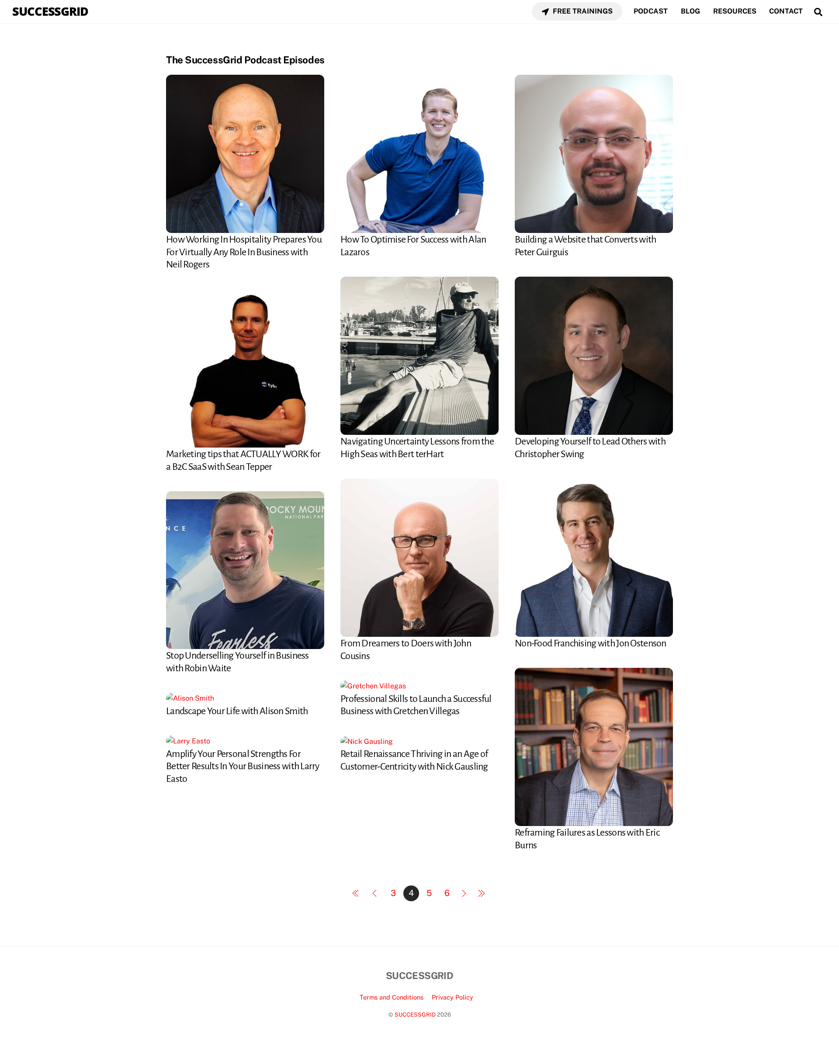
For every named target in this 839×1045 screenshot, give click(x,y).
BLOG (690, 11)
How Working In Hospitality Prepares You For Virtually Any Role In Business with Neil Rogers (244, 252)
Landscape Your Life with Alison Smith (237, 711)
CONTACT (786, 11)
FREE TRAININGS (582, 11)
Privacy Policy (452, 997)
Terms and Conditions (391, 997)
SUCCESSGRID (415, 1014)
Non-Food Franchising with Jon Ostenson (590, 643)
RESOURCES (734, 11)
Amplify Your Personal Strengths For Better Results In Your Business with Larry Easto (242, 767)
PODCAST (651, 11)
